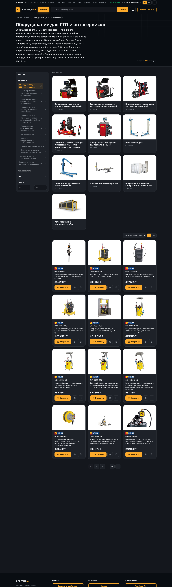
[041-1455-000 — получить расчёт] (116, 398)
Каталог (43, 9)
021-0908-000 (60, 271)
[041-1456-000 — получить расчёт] (151, 398)
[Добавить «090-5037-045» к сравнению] (145, 454)
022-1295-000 (60, 326)
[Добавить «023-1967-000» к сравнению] (110, 341)
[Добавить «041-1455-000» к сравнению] (110, 398)
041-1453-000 (60, 380)
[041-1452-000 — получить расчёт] (151, 341)
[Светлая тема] (154, 2)
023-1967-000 (96, 326)
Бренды (51, 2)
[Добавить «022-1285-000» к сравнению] (110, 287)
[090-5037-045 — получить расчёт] (151, 454)
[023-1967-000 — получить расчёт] (116, 341)
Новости (43, 2)
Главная (19, 18)
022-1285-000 (96, 271)
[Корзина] (133, 9)
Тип (19, 177)
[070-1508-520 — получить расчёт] (80, 454)
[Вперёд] (117, 466)
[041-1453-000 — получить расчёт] (80, 398)
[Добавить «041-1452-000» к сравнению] (145, 341)
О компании (60, 2)
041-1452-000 (131, 326)
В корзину (64, 287)
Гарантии (86, 2)
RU (145, 2)
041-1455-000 (96, 380)
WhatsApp (116, 2)
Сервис (94, 2)
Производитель (24, 171)
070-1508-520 (60, 436)
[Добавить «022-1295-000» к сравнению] (74, 341)
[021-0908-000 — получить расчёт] (80, 287)
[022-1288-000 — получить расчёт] (151, 287)
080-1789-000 (96, 436)
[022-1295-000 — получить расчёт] (80, 341)
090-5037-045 (131, 436)
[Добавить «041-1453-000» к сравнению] (74, 398)
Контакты (102, 2)
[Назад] (90, 466)
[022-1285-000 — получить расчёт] (116, 287)
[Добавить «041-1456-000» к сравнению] (145, 398)
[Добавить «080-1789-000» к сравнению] (110, 454)
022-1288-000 (131, 271)
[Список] (154, 235)
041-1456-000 (131, 380)
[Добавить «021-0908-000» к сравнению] (74, 287)
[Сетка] (149, 235)
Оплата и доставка (74, 2)
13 (112, 466)
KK (149, 2)
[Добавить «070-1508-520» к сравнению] (74, 454)
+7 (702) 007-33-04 (131, 2)
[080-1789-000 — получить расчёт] (116, 454)
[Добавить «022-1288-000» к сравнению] (145, 287)
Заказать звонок (147, 9)
